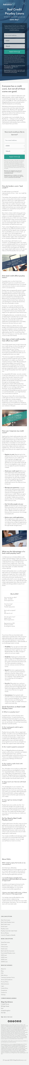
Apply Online (13, 51)
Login (2, 986)
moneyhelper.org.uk (8, 67)
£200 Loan (4, 957)
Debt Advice (4, 975)
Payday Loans (4, 928)
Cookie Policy (4, 988)
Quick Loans (4, 926)
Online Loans (4, 946)
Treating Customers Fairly (8, 977)
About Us (3, 969)
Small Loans (4, 948)
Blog (2, 971)
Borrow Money (5, 933)
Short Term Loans (5, 920)
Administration (5, 984)
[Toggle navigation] (24, 3)
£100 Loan (4, 955)
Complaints (4, 990)
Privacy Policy (4, 981)
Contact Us (4, 992)
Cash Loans (4, 944)
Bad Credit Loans (5, 924)
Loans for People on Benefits (8, 935)
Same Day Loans (5, 942)
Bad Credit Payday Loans (7, 922)
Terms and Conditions (6, 979)
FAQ (2, 973)
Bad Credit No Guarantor (7, 951)
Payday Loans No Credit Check (9, 930)
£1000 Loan (4, 961)
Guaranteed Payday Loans (8, 953)
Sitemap (3, 994)
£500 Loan (4, 959)
